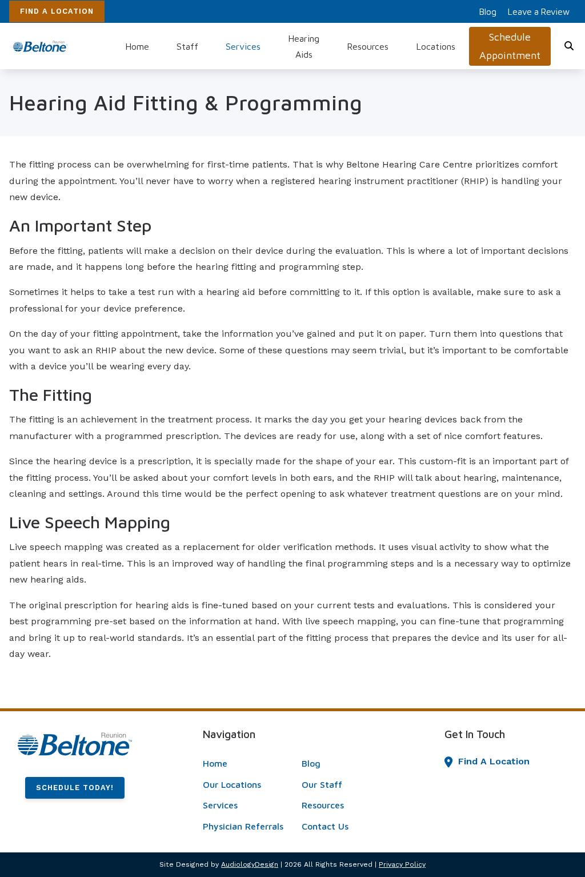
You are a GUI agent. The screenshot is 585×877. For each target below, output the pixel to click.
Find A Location (57, 11)
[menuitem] (488, 11)
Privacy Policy (402, 864)
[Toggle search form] (569, 46)
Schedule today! (75, 787)
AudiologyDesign (249, 864)
